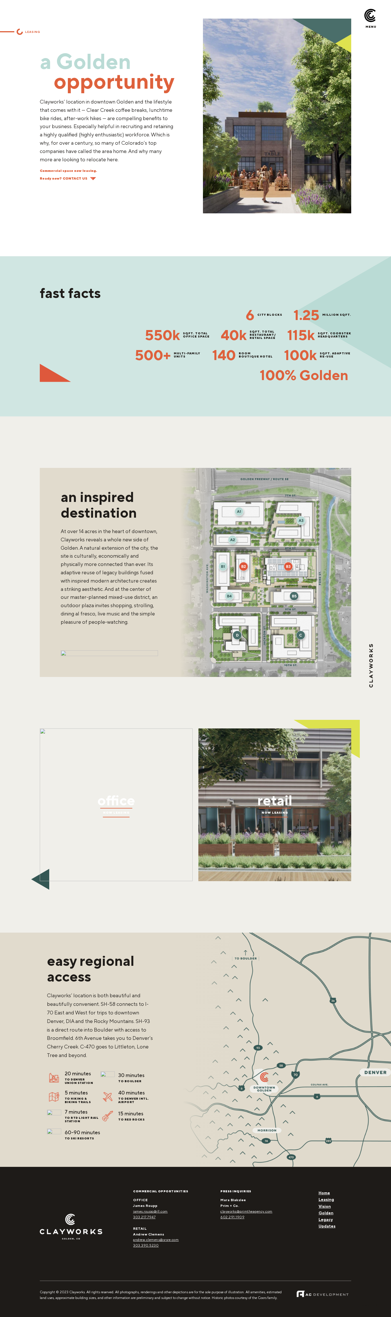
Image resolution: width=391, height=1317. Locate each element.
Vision (325, 1206)
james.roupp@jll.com (150, 1211)
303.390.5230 (146, 1245)
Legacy (326, 1219)
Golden (326, 1213)
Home (324, 1193)
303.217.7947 (144, 1217)
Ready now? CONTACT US (63, 178)
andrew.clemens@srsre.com (156, 1240)
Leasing (326, 1199)
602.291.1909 (232, 1217)
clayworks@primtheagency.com (246, 1211)
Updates (327, 1226)
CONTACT (371, 1305)
